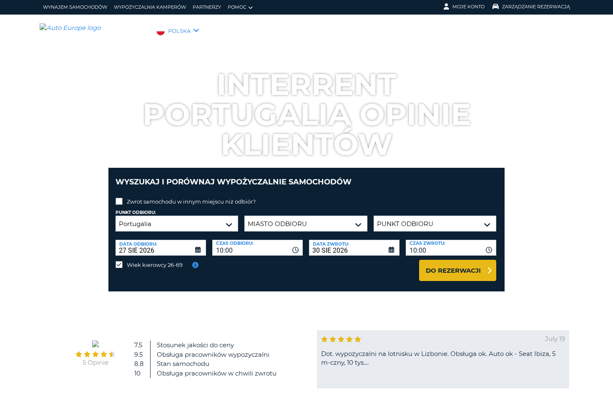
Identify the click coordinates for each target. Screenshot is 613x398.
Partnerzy (207, 7)
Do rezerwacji (453, 270)
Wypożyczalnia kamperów (150, 7)
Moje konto (468, 7)
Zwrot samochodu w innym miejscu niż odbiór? (191, 201)
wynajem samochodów (75, 7)
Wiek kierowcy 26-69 (155, 264)
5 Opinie (95, 362)
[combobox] (257, 248)
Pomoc (237, 7)
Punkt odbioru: (136, 212)
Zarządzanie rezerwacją (536, 7)
